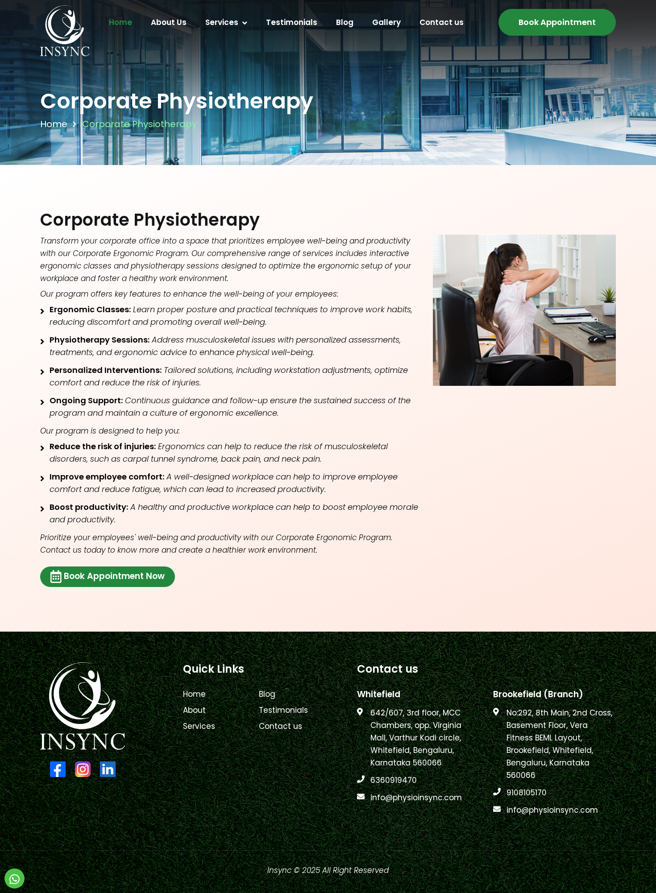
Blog (344, 22)
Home (120, 22)
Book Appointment (557, 22)
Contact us (441, 22)
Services (221, 22)
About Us (169, 22)
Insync (279, 870)
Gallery (386, 22)
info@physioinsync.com (416, 797)
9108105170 (527, 792)
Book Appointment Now (114, 576)
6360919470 (393, 780)
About (194, 710)
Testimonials (291, 22)
